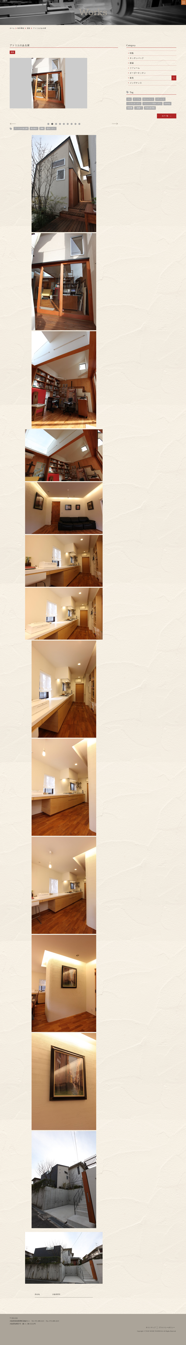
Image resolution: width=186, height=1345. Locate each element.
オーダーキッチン (138, 73)
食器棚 (129, 108)
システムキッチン (133, 103)
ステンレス (160, 99)
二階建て (138, 108)
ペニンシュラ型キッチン (152, 103)
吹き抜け (34, 128)
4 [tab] (60, 124)
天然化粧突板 (150, 108)
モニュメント (148, 99)
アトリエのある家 (21, 128)
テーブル (137, 99)
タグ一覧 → (167, 116)
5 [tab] (64, 124)
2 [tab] (52, 124)
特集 (132, 53)
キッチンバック (137, 58)
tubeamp (167, 103)
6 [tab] (68, 124)
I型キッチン (51, 128)
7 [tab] (72, 124)
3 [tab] (56, 124)
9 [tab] (79, 124)
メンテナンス (136, 83)
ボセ (129, 99)
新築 (12, 52)
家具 (132, 78)
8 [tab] (75, 124)
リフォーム (135, 68)
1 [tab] (48, 124)
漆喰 (42, 128)
